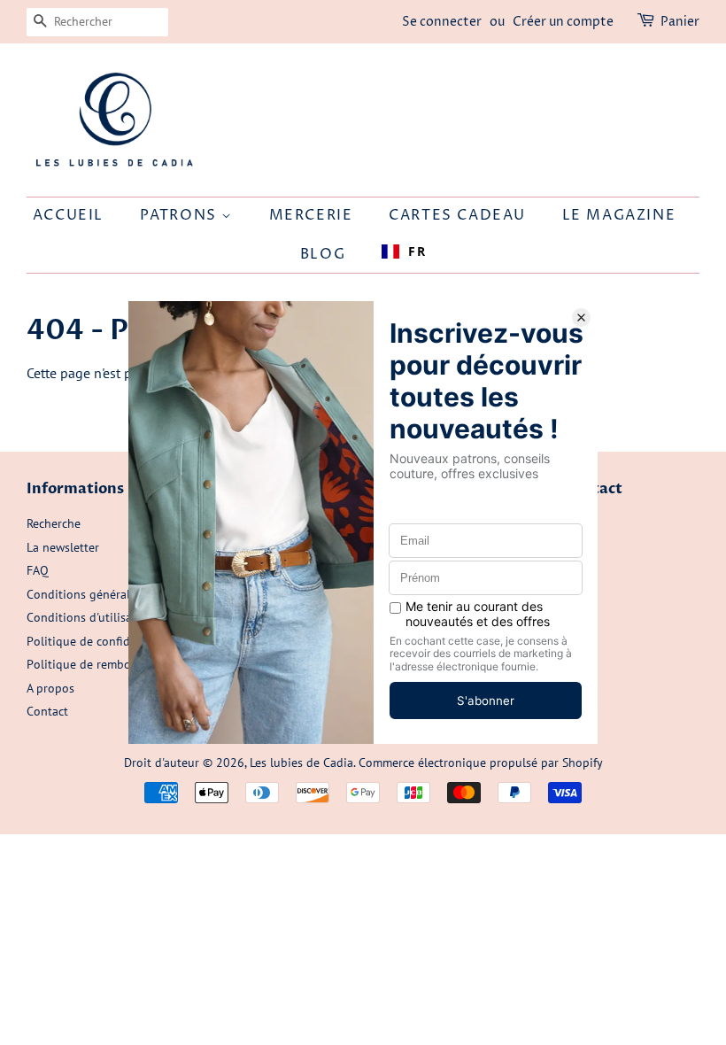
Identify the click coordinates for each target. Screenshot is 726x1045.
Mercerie (311, 215)
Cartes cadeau (457, 215)
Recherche (54, 523)
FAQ (38, 570)
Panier (679, 21)
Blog (322, 254)
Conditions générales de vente (109, 594)
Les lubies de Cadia (301, 762)
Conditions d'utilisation (90, 617)
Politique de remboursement (104, 664)
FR (417, 251)
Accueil (68, 215)
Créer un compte (563, 21)
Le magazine (619, 215)
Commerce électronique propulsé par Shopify (481, 762)
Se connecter (442, 21)
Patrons (181, 215)
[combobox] (403, 251)
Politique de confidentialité (101, 641)
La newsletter (63, 547)
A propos (50, 688)
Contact (47, 711)
